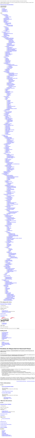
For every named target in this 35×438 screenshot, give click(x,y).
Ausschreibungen (6, 15)
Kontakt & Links (9, 107)
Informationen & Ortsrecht (10, 189)
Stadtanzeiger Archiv (3, 421)
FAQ (6, 273)
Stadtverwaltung (6, 214)
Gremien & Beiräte (8, 191)
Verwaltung (7, 286)
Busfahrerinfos (9, 164)
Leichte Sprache (9, 87)
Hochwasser (7, 28)
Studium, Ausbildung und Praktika (10, 268)
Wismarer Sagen (9, 68)
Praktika (8, 272)
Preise (8, 243)
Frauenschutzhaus (9, 199)
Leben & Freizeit (6, 96)
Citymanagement (7, 275)
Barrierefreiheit (4, 279)
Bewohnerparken (9, 223)
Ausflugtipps (7, 150)
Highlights (8, 170)
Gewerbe (6, 261)
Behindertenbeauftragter (10, 193)
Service (5, 153)
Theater (6, 90)
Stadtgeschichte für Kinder (10, 64)
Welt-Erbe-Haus (11, 40)
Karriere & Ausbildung (7, 266)
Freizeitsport (8, 100)
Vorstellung (10, 248)
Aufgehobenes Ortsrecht (10, 219)
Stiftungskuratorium (10, 121)
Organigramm (11, 249)
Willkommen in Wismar (7, 124)
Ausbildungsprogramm (10, 271)
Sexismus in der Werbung (10, 203)
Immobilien (7, 17)
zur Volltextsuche (4, 9)
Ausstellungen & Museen (8, 149)
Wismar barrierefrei (6, 280)
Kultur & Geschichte (6, 71)
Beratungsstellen (9, 198)
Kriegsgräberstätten (9, 237)
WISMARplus (6, 135)
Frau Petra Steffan (6, 392)
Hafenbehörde (9, 244)
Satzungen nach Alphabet (10, 217)
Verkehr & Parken (6, 113)
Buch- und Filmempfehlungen (11, 207)
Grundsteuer (8, 263)
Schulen (6, 57)
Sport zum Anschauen (10, 102)
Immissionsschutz (7, 53)
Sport (6, 99)
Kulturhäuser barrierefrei (10, 154)
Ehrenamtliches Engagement (9, 131)
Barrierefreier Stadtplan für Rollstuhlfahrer (11, 282)
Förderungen (7, 59)
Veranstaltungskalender (8, 137)
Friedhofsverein (9, 241)
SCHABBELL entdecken (10, 168)
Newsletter (6, 24)
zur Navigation (4, 10)
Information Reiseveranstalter (9, 162)
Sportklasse (8, 101)
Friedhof (6, 231)
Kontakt (6, 158)
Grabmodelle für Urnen (12, 234)
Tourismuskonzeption (7, 172)
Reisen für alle (7, 281)
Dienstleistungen (7, 288)
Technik (10, 255)
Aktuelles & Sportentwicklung (11, 106)
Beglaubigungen (9, 224)
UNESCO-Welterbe (10, 39)
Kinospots (8, 204)
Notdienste (5, 26)
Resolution (8, 210)
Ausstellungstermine (10, 77)
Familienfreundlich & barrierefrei (13, 73)
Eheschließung (9, 226)
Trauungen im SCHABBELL (11, 84)
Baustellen (5, 20)
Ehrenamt (6, 98)
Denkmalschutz (7, 52)
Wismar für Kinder (7, 63)
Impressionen (7, 147)
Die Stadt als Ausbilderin (10, 269)
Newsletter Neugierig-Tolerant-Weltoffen (5, 424)
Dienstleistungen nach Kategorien (8, 33)
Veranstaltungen (6, 136)
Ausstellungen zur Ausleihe (11, 208)
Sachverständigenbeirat (12, 42)
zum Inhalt (3, 8)
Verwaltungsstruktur (8, 216)
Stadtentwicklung (9, 43)
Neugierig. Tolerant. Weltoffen (9, 209)
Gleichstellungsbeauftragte (10, 195)
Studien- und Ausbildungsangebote (12, 270)
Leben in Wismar (4, 36)
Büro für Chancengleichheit (7, 194)
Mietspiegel (7, 55)
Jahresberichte (9, 196)
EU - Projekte (5, 30)
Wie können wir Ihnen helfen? (4, 328)
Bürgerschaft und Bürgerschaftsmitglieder (12, 176)
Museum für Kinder (10, 67)
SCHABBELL (7, 72)
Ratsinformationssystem (8, 181)
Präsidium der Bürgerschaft (11, 177)
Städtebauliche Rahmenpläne (11, 49)
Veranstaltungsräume (8, 143)
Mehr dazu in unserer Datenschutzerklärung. (6, 4)
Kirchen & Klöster (7, 146)
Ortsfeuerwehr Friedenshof (14, 257)
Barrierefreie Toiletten (10, 157)
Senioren (5, 110)
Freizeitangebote (7, 109)
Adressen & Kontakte (7, 35)
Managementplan (11, 41)
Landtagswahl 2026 (8, 276)
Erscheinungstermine (8, 23)
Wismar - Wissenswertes (7, 115)
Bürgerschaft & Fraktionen (9, 175)
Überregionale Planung (8, 51)
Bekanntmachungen (6, 18)
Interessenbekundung (8, 16)
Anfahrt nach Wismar (8, 159)
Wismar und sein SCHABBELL (13, 65)
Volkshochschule (7, 61)
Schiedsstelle (7, 265)
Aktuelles (8, 76)
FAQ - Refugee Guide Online (9, 125)
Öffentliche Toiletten (8, 165)
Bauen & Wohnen (6, 37)
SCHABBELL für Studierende (13, 75)
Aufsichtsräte (9, 184)
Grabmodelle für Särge (12, 233)
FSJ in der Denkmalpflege (12, 86)
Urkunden (8, 229)
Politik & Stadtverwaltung (5, 173)
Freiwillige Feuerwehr (12, 256)
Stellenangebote (7, 267)
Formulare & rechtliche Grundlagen (12, 108)
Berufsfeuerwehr (9, 252)
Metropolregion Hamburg (10, 45)
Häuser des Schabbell (12, 80)
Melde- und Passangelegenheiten (11, 220)
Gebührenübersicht (9, 230)
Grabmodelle (9, 232)
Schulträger (7, 58)
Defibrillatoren (7, 29)
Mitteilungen (9, 245)
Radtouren (6, 151)
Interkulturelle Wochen (10, 205)
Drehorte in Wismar (8, 152)
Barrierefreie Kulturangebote (9, 91)
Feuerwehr (6, 27)
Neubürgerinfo (7, 126)
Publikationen (7, 56)
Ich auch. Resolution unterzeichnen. (14, 211)
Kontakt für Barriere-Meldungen (8, 300)
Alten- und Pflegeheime (8, 111)
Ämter (6, 287)
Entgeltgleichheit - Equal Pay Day (11, 202)
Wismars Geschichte (8, 292)
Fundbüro (8, 221)
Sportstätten (8, 103)
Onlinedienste (5, 34)
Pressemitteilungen (6, 19)
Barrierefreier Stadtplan (10, 156)
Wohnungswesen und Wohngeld (11, 222)
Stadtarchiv (6, 89)
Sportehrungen (9, 105)
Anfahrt (6, 290)
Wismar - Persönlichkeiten (9, 118)
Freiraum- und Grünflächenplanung (12, 50)
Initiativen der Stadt (8, 264)
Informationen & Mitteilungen (9, 185)
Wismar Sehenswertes (7, 144)
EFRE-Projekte (7, 31)
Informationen (11, 66)
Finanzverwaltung (7, 262)
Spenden (8, 122)
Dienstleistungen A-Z (7, 32)
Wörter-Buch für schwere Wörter (9, 298)
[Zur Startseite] (9, 320)
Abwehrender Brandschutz (12, 253)
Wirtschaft (5, 274)
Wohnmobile (7, 160)
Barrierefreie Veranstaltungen (9, 283)
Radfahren (6, 114)
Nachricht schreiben (3, 313)
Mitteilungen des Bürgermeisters (11, 186)
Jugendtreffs (7, 70)
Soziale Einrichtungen (8, 112)
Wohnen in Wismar (8, 54)
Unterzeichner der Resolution (13, 212)
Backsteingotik (9, 93)
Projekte (8, 104)
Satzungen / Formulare (10, 239)
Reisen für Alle (9, 155)
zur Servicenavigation (5, 11)
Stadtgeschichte (11, 79)
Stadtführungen (7, 148)
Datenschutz (8, 190)
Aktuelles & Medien (5, 14)
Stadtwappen (7, 117)
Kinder (8, 227)
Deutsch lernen (7, 130)
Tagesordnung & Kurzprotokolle (11, 187)
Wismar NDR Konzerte (10, 140)
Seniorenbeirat (9, 192)
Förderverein (10, 85)
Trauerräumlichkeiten (10, 236)
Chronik (8, 95)
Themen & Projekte (8, 200)
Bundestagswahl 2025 (8, 278)
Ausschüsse (8, 179)
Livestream (6, 180)
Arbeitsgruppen (9, 183)
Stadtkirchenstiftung (10, 120)
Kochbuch (6, 133)
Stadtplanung (7, 46)
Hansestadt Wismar (5, 404)
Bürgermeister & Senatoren (9, 215)
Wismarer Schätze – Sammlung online (12, 78)
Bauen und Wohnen (8, 225)
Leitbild (10, 250)
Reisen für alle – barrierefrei (11, 296)
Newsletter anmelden (10, 25)
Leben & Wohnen (7, 128)
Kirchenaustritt (9, 228)
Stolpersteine (9, 201)
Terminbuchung (2, 316)
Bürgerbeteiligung (6, 21)
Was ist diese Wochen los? (10, 169)
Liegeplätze (8, 242)
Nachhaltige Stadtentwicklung (9, 38)
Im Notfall (8, 259)
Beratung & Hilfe (7, 127)
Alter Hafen (7, 145)
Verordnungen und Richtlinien (11, 218)
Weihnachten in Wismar (10, 142)
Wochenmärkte (7, 97)
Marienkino (8, 139)
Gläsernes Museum (11, 81)
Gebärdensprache (4, 323)
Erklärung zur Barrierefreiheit (8, 299)
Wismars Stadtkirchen (8, 119)
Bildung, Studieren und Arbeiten (9, 129)
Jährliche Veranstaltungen (10, 138)
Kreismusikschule (7, 62)
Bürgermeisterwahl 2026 (8, 277)
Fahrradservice (7, 161)
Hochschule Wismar (8, 60)
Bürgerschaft (5, 174)
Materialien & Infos (8, 206)
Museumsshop (9, 82)
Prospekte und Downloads (7, 171)
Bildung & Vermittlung (10, 83)
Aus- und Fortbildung (12, 254)
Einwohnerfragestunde (10, 182)
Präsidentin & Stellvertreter (10, 178)
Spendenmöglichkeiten (8, 123)
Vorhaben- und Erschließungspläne (12, 48)
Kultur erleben (9, 167)
